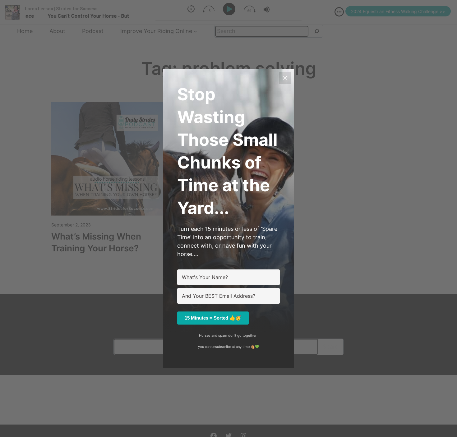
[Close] (285, 78)
